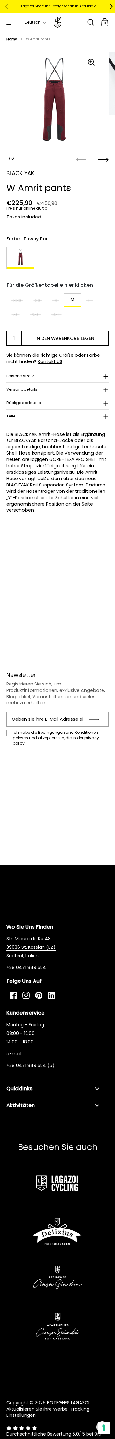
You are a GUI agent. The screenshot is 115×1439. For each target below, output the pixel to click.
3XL (56, 314)
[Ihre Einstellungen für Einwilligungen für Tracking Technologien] (104, 1428)
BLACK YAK (20, 173)
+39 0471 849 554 (26, 967)
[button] (35, 22)
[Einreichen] (96, 719)
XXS (17, 300)
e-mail (13, 1053)
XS (37, 300)
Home (11, 39)
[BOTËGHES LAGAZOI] (57, 22)
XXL (35, 314)
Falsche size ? (20, 376)
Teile (11, 416)
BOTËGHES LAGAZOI (68, 1403)
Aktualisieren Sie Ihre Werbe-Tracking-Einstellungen (49, 1412)
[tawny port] (20, 258)
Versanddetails (21, 389)
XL (15, 314)
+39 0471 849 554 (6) (30, 1065)
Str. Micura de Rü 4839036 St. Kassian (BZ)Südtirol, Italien (31, 947)
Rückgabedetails (23, 402)
